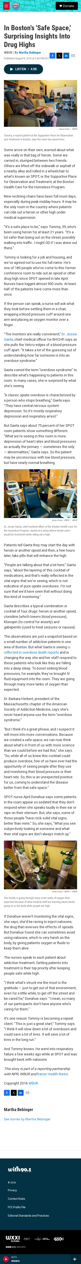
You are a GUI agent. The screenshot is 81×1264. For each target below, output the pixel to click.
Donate (68, 6)
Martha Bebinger (30, 52)
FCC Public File (17, 1207)
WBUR (33, 1083)
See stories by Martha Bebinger (27, 1119)
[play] (6, 1259)
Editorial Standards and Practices (28, 1215)
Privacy (12, 1190)
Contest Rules (16, 1198)
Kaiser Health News (52, 1074)
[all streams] (76, 1259)
